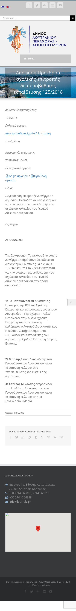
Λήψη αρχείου (19, 176)
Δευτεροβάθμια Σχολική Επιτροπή (28, 133)
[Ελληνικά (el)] (2, 7)
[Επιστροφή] (71, 302)
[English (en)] (7, 7)
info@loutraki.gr (20, 502)
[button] (38, 529)
